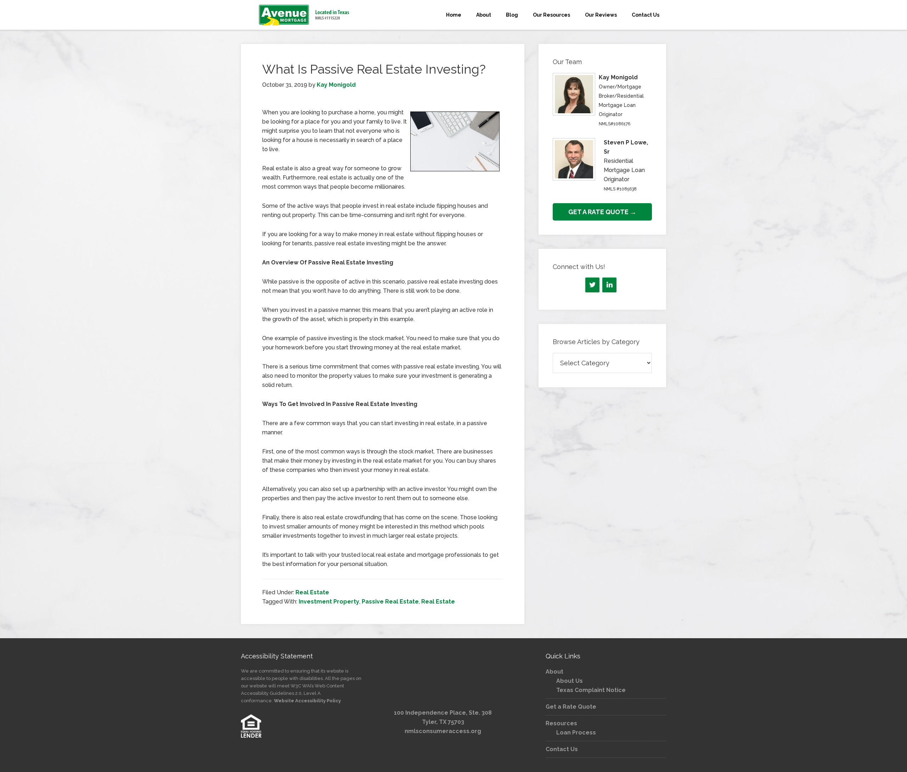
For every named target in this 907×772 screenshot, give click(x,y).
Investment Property (329, 601)
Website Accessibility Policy (307, 700)
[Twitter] (592, 285)
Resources (561, 723)
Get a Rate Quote (571, 706)
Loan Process (576, 732)
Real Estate (312, 592)
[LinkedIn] (609, 285)
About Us (569, 680)
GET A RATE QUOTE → (602, 212)
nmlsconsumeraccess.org (443, 731)
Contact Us (562, 749)
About (554, 671)
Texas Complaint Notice (591, 690)
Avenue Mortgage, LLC (304, 14)
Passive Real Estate (390, 601)
